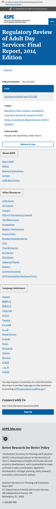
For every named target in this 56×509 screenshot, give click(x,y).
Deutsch (6, 357)
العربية (5, 329)
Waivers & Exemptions (13, 171)
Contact (6, 175)
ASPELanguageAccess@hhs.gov (29, 388)
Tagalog (6, 320)
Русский (6, 325)
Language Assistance (13, 288)
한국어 (5, 315)
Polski (5, 343)
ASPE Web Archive (11, 180)
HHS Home (7, 205)
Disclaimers (7, 257)
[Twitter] (5, 439)
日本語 (5, 362)
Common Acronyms (11, 271)
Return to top (28, 144)
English (5, 371)
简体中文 (6, 306)
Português (7, 348)
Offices (5, 166)
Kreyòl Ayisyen (9, 334)
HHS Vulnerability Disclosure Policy (19, 276)
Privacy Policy (9, 233)
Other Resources (11, 192)
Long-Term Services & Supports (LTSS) (23, 115)
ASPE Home (8, 201)
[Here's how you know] (28, 3)
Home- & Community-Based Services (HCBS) (26, 119)
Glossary (6, 266)
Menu (52, 21)
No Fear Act (7, 252)
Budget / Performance (13, 229)
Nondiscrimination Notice (14, 238)
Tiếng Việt (7, 310)
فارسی (5, 367)
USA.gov (6, 210)
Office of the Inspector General (17, 215)
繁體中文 (6, 301)
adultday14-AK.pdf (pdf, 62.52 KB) (20, 96)
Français (6, 339)
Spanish (6, 296)
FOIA (4, 243)
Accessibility (8, 224)
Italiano (6, 353)
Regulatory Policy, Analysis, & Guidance (23, 110)
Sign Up (28, 411)
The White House (10, 219)
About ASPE (8, 153)
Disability (9, 124)
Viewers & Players (10, 262)
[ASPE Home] (17, 19)
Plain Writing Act (10, 248)
